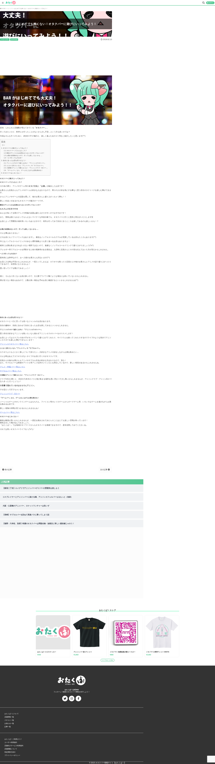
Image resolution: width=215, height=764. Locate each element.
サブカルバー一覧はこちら (11, 371)
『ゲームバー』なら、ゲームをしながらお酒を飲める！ (24, 170)
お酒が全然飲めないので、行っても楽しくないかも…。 (24, 155)
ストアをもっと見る (107, 660)
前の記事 (8, 470)
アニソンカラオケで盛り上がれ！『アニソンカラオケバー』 (26, 163)
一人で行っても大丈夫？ (14, 158)
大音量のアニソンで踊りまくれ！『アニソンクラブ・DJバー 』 (27, 168)
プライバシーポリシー (12, 755)
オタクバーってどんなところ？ (16, 150)
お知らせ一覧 (9, 723)
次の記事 (103, 470)
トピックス (4, 39)
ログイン (211, 2)
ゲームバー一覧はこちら (10, 412)
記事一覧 (7, 727)
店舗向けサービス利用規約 (13, 745)
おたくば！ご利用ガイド (13, 739)
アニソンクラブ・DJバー (10, 394)
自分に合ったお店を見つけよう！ (14, 160)
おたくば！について (11, 714)
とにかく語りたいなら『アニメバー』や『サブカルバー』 (25, 165)
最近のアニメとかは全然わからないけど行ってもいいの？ (25, 153)
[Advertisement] (56, 58)
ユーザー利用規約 (10, 742)
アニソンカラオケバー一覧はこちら (14, 344)
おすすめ (14, 39)
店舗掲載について (10, 749)
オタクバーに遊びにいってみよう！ (15, 148)
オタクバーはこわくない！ (12, 173)
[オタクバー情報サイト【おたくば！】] (11, 1)
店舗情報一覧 (9, 717)
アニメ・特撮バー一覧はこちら (12, 367)
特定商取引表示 (9, 752)
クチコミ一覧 (9, 720)
